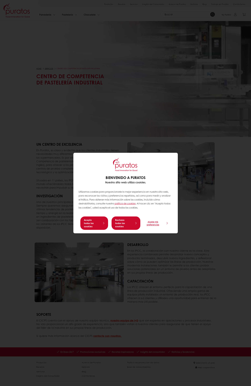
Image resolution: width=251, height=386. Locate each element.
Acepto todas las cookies (89, 223)
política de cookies (125, 203)
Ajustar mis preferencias (153, 223)
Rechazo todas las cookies (120, 223)
